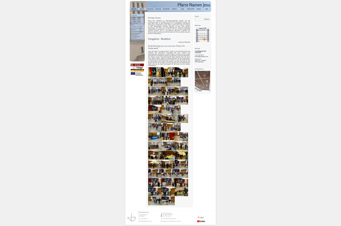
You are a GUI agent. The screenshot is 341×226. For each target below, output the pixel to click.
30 (197, 41)
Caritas (182, 9)
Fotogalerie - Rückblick (137, 26)
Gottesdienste (150, 9)
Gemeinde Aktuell (135, 21)
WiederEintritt (166, 9)
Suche (132, 24)
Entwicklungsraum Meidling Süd (135, 33)
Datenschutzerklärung (136, 39)
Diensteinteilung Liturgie (137, 31)
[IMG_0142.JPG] (202, 91)
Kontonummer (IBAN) (136, 28)
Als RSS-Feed (166, 216)
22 (208, 37)
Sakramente (158, 9)
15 (208, 35)
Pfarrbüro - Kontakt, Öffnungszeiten (136, 18)
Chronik (199, 9)
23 (197, 39)
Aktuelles (142, 9)
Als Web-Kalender (168, 214)
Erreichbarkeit (134, 23)
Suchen (207, 19)
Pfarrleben (174, 9)
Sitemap (133, 29)
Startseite (134, 9)
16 (197, 37)
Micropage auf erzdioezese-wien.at (171, 221)
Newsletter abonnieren (169, 218)
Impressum (134, 38)
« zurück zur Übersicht (184, 42)
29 (208, 39)
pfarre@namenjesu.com (201, 56)
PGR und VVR (190, 9)
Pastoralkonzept (135, 36)
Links (206, 9)
